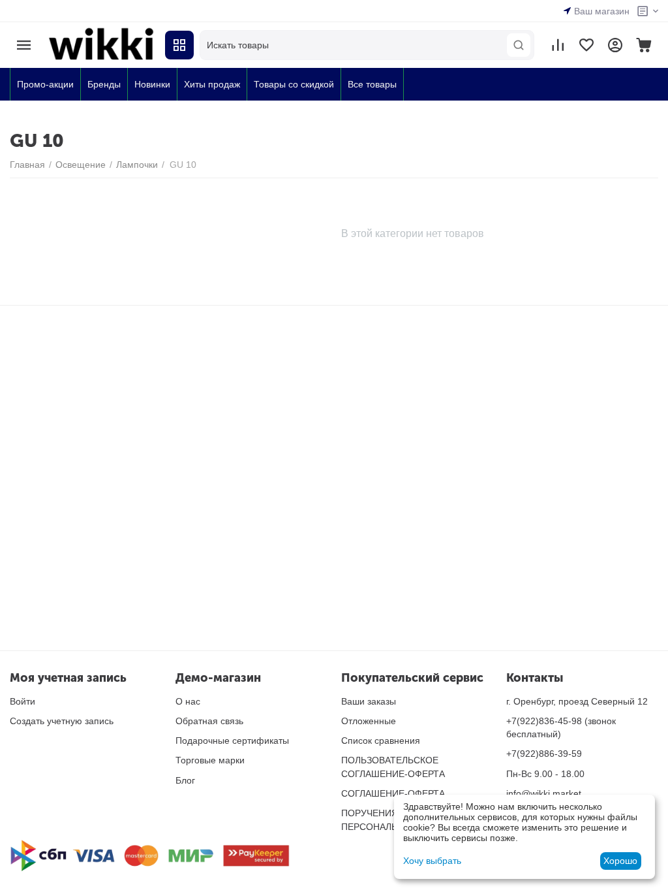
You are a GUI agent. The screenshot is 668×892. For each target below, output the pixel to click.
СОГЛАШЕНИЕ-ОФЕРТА (393, 793)
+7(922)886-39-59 (544, 753)
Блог (185, 780)
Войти (22, 701)
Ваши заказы (368, 701)
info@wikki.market (543, 793)
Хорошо (620, 860)
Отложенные (368, 721)
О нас (187, 701)
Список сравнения (380, 740)
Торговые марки (210, 760)
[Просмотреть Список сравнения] (557, 45)
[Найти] (518, 45)
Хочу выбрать (432, 860)
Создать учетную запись (62, 721)
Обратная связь (209, 721)
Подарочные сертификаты (232, 740)
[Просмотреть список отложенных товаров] (586, 45)
